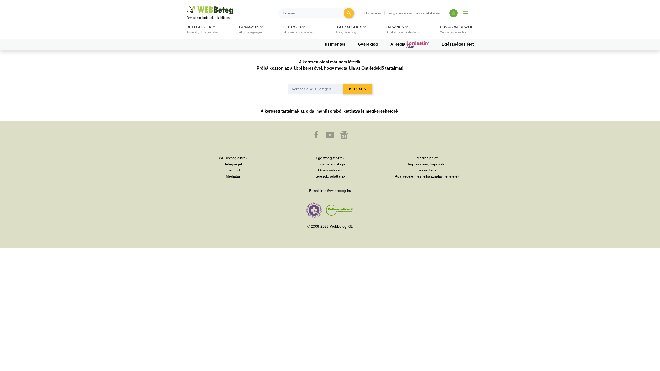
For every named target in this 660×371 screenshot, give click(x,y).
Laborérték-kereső (427, 13)
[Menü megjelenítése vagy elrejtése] (465, 13)
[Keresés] (349, 13)
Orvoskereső (373, 13)
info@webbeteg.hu (335, 191)
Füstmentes (333, 44)
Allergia (398, 44)
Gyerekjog (368, 44)
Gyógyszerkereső (399, 13)
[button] (203, 30)
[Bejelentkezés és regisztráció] (453, 13)
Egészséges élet (458, 44)
